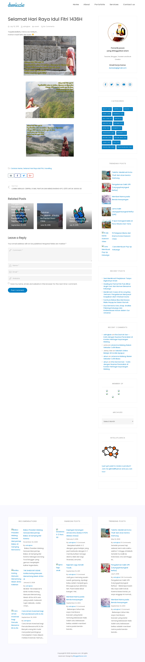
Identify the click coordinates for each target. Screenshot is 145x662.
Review (105, 138)
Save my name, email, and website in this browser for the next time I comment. (43, 284)
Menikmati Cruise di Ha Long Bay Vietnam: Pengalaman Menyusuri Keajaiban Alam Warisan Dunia (117, 294)
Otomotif (115, 128)
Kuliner (117, 123)
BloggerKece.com (80, 656)
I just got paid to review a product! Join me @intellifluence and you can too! (117, 469)
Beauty (105, 109)
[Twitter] (111, 84)
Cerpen (116, 109)
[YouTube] (124, 84)
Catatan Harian (17, 168)
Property (120, 133)
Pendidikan (107, 133)
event (37, 26)
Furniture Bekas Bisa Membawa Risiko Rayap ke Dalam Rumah (116, 301)
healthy (105, 123)
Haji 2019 (106, 118)
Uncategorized (122, 147)
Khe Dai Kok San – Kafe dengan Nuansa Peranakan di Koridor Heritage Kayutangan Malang (118, 338)
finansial (116, 114)
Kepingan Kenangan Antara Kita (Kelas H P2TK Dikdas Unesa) (77, 533)
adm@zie (26, 26)
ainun (106, 356)
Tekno (105, 142)
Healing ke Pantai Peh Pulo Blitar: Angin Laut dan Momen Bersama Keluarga (117, 286)
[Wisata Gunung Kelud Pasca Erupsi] (79, 216)
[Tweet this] (24, 176)
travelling (48, 168)
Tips (114, 142)
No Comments (48, 26)
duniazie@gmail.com (118, 68)
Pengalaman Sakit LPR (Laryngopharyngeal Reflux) (121, 187)
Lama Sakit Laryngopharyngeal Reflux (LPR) (123, 211)
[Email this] (11, 176)
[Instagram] (130, 84)
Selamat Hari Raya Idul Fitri (33, 168)
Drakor (126, 109)
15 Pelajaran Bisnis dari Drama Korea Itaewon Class (121, 236)
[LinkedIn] (118, 84)
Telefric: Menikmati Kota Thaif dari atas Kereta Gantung (122, 175)
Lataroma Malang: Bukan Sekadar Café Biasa (117, 346)
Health (117, 118)
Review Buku (119, 138)
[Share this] (17, 176)
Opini (104, 128)
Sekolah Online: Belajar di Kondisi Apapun (116, 351)
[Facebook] (105, 84)
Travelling (107, 147)
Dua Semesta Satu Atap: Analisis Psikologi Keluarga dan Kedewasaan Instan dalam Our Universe (117, 309)
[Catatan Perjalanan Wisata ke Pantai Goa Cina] (50, 216)
